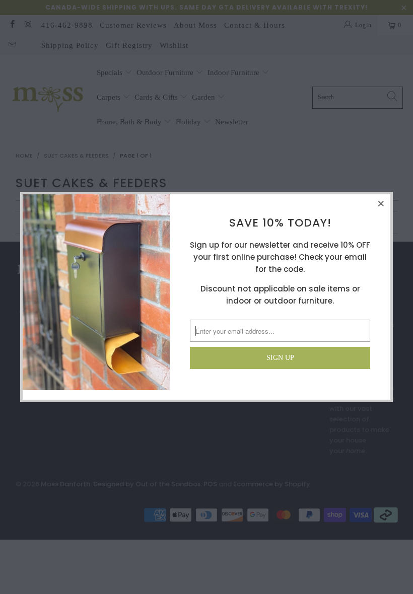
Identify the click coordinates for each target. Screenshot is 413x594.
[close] (381, 203)
